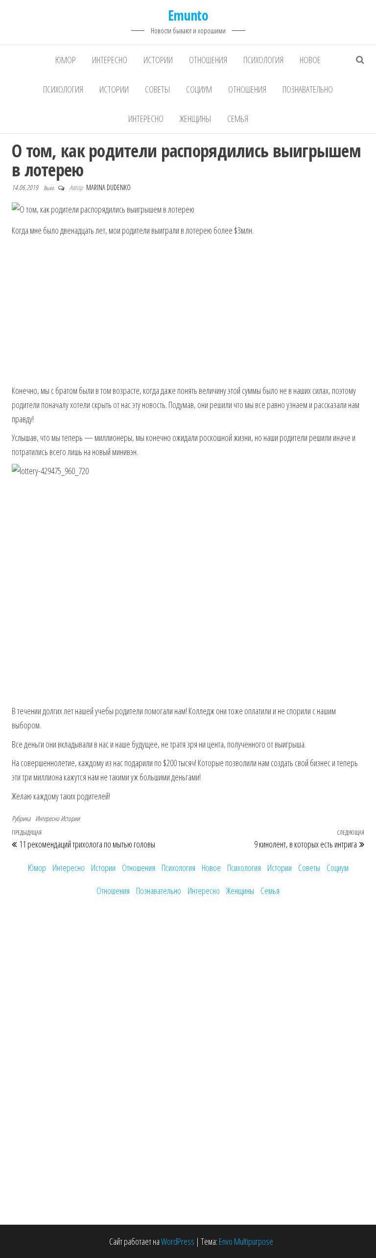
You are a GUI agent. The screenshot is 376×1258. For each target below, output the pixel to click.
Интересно (109, 60)
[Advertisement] (188, 311)
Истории (158, 60)
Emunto (188, 15)
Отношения (208, 60)
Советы (157, 89)
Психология (263, 60)
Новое (310, 60)
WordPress (177, 1241)
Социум (199, 89)
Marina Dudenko (108, 187)
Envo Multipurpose (246, 1241)
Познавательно (307, 89)
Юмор (65, 60)
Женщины (195, 118)
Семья (237, 118)
